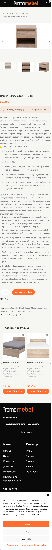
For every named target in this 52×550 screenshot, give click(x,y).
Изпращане (26, 432)
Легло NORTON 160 (35, 362)
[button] (48, 495)
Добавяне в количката (23, 292)
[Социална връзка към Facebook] (9, 315)
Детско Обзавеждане (20, 308)
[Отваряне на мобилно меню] (5, 3)
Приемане (26, 524)
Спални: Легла (8, 376)
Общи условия (40, 545)
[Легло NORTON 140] (14, 346)
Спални (29, 311)
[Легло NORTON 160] (38, 346)
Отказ (26, 531)
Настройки (26, 539)
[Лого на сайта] (26, 3)
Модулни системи (20, 13)
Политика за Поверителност (20, 545)
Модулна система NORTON (15, 17)
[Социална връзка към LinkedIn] (19, 315)
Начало (6, 13)
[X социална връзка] (13, 315)
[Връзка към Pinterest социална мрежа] (16, 315)
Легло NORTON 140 (11, 362)
